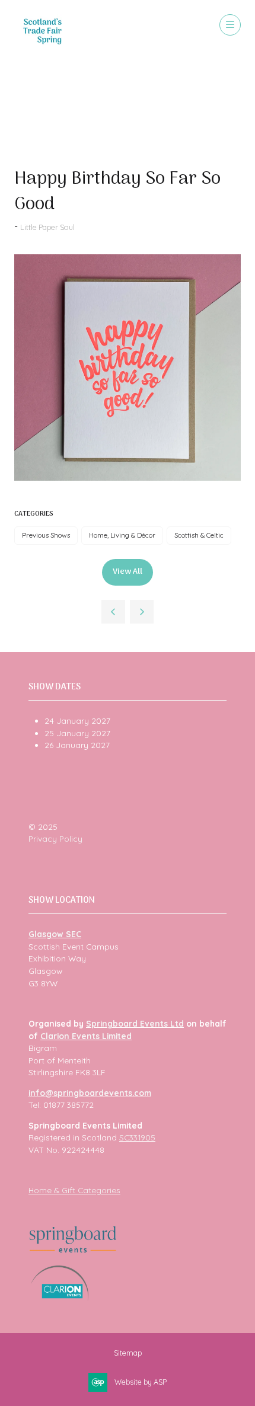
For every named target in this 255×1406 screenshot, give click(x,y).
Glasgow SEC (54, 934)
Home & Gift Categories (74, 1190)
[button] (230, 25)
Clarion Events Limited (86, 1036)
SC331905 (137, 1137)
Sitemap (128, 1352)
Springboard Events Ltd (135, 1023)
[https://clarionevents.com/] (59, 1298)
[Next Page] (142, 612)
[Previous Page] (113, 612)
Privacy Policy (55, 838)
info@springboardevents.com (89, 1093)
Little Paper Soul (47, 227)
